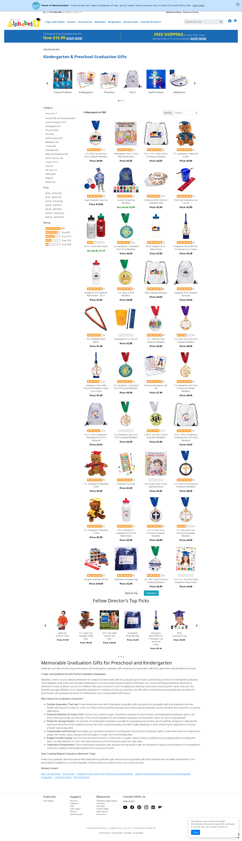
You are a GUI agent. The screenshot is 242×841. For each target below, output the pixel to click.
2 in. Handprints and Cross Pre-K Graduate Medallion (126, 436)
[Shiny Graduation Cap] (179, 620)
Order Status (75, 808)
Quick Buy (100, 806)
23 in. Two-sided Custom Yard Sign (109, 636)
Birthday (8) (50, 174)
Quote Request (76, 814)
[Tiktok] (153, 807)
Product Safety (102, 808)
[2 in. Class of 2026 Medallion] (126, 272)
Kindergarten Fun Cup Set (126, 339)
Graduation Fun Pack (126, 483)
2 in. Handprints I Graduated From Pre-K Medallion (126, 247)
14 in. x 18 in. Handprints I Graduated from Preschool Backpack (186, 437)
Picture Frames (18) (54, 158)
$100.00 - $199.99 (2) (55, 213)
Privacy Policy (117, 833)
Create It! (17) (52, 162)
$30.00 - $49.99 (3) (53, 209)
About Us (73, 800)
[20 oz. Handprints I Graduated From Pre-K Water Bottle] (126, 510)
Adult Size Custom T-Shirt (62, 634)
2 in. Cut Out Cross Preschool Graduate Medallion (156, 533)
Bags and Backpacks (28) (57, 154)
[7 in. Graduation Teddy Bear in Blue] (186, 133)
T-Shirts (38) (51, 146)
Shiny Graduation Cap (179, 634)
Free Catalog (48, 800)
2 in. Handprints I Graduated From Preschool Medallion (126, 387)
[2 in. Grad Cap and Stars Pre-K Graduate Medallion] (96, 133)
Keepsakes (51, 113)
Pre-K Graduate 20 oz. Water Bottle (156, 247)
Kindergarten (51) (53, 126)
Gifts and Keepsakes (51, 49)
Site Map (128, 833)
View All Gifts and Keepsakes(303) (61, 118)
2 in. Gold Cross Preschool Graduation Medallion (186, 485)
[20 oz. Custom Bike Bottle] (96, 226)
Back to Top (131, 593)
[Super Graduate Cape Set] (96, 180)
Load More (151, 593)
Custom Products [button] (150, 21)
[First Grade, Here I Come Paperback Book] (156, 463)
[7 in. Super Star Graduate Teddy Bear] (86, 620)
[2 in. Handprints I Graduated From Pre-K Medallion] (126, 226)
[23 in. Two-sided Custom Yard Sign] (109, 620)
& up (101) (66, 236)
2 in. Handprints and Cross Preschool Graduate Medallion (186, 388)
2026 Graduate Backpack (156, 292)
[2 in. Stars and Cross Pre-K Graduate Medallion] (186, 319)
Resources (100, 814)
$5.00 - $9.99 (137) (53, 197)
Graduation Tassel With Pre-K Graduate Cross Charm (186, 247)
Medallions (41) (52, 142)
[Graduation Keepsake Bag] (126, 559)
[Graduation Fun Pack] (126, 463)
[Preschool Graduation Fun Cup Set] (186, 180)
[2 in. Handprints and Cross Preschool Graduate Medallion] (186, 365)
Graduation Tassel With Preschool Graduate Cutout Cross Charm (96, 388)
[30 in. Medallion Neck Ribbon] (96, 319)
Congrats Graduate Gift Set (96, 579)
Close (195, 832)
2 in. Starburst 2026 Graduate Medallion (156, 340)
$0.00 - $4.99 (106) (53, 193)
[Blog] (160, 807)
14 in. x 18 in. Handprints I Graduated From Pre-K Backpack (96, 437)
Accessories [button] (85, 21)
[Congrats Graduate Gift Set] (96, 559)
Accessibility (138, 833)
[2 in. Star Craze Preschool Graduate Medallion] (156, 559)
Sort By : (168, 112)
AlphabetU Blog (173, 12)
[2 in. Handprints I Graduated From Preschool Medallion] (126, 365)
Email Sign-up (102, 811)
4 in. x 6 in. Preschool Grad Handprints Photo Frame (186, 580)
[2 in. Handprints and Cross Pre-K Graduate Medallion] (126, 414)
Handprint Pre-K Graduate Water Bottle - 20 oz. (96, 294)
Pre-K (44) (50, 134)
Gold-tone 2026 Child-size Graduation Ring (155, 201)
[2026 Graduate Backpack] (156, 272)
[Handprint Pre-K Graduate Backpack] (186, 272)
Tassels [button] (71, 21)
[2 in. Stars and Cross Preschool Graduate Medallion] (186, 510)
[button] (47, 83)
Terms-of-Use (104, 833)
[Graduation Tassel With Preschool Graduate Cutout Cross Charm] (96, 365)
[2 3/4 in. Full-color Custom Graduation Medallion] (156, 414)
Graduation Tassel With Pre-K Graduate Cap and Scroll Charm (156, 639)
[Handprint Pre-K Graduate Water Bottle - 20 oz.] (96, 272)
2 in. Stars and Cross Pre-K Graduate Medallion (186, 340)
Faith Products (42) (54, 138)
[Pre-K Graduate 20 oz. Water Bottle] (156, 226)
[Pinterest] (139, 807)
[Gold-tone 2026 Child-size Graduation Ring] (156, 180)
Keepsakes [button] (114, 21)
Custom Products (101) (56, 122)
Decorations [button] (130, 21)
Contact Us (74, 803)
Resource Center (191, 12)
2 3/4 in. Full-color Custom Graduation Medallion (156, 436)
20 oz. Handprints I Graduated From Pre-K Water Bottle (126, 533)
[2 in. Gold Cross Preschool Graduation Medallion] (186, 463)
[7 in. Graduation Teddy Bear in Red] (96, 463)
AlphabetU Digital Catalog (106, 800)
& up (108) (66, 244)
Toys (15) (49, 166)
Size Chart (100, 803)
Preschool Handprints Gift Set (156, 387)
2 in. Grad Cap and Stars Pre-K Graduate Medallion (96, 155)
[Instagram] (146, 807)
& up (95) (65, 232)
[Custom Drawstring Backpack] (126, 180)
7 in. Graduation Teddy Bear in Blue (186, 155)
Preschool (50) (52, 130)
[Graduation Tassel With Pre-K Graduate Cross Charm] (186, 226)
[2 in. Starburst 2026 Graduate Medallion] (156, 319)
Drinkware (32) (52, 150)
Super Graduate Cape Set (96, 200)
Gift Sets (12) (51, 170)
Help (72, 806)
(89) (63, 228)
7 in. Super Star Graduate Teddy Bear (86, 636)
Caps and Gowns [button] (55, 21)
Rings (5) (49, 178)
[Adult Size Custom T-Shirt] (62, 620)
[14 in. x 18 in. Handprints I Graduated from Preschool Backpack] (186, 414)
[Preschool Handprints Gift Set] (156, 365)
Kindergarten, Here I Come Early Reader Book (126, 155)
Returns (73, 811)
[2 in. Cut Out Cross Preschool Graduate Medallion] (156, 510)
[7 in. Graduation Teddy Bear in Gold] (96, 510)
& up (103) (66, 240)
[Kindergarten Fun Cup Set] (126, 319)
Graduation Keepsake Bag (126, 579)
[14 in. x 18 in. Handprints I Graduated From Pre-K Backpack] (96, 414)
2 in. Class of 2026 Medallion (126, 294)
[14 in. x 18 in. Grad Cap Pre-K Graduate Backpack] (156, 133)
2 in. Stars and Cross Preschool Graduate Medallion (186, 533)
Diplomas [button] (100, 21)
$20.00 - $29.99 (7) (53, 205)
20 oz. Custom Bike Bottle (96, 246)
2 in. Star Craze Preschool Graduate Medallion (155, 580)
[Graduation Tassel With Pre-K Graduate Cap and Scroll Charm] (156, 620)
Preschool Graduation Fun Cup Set (186, 201)
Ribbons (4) (50, 182)
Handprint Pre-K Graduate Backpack (185, 294)
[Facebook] (132, 807)
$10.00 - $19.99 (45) (54, 201)
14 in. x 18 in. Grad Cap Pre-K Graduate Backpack (156, 155)
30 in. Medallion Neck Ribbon (96, 340)
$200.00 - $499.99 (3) (55, 217)
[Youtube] (125, 807)
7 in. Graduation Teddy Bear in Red (96, 485)
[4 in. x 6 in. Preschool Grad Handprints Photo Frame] (186, 559)
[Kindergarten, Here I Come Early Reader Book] (126, 133)
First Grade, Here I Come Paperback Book (156, 485)
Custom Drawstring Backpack (126, 201)
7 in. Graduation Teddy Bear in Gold (96, 531)
